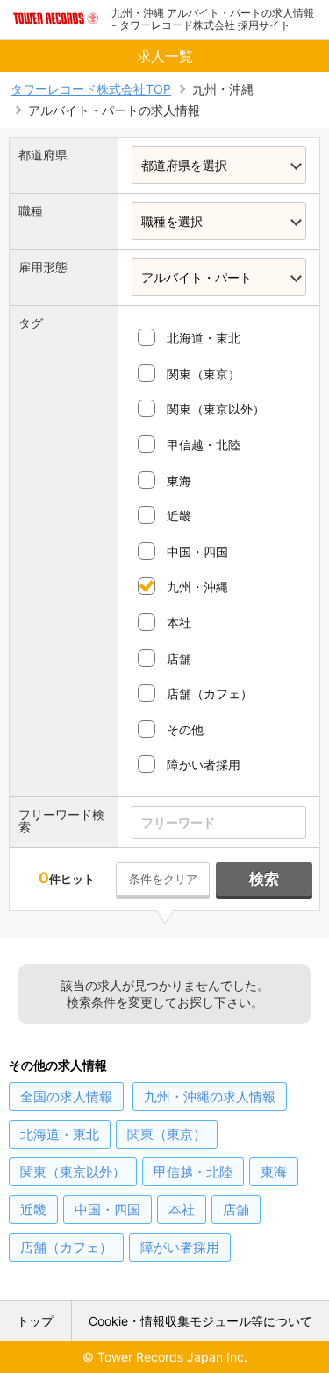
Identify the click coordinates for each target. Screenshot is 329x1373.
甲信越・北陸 (203, 444)
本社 (179, 622)
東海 (179, 480)
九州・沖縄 (197, 586)
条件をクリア (163, 879)
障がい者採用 (203, 764)
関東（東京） (203, 373)
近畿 (179, 515)
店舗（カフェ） (210, 693)
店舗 (179, 658)
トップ (35, 1320)
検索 (264, 879)
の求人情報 (66, 1096)
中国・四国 (197, 551)
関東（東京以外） (216, 408)
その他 (185, 729)
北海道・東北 (203, 337)
